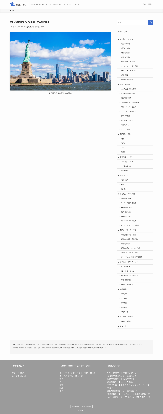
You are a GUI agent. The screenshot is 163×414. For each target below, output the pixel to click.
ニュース (123, 326)
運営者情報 (75, 406)
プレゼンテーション (128, 271)
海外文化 (124, 189)
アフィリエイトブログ (116, 385)
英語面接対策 (125, 244)
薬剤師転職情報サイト (116, 391)
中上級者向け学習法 (128, 93)
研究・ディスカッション (129, 275)
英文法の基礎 (125, 44)
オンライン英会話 (126, 317)
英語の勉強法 (125, 84)
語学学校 (124, 298)
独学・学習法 (125, 116)
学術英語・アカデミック (129, 262)
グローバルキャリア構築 (129, 253)
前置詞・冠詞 (125, 48)
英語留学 (123, 289)
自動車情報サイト (115, 379)
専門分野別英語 (126, 280)
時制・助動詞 (125, 57)
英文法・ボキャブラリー (129, 39)
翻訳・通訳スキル (127, 120)
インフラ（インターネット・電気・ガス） (78, 373)
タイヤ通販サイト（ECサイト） (121, 397)
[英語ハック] (19, 4)
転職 (61, 388)
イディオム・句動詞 (128, 62)
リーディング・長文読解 (129, 66)
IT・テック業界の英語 (128, 203)
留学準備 (124, 307)
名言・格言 (124, 180)
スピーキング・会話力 (128, 107)
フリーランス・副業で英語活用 (131, 257)
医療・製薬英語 (126, 207)
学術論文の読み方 (127, 284)
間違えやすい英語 (127, 79)
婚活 (61, 391)
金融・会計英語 (126, 216)
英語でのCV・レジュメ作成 (130, 248)
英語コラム (124, 175)
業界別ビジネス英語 (127, 194)
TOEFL (123, 148)
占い (61, 382)
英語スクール (125, 125)
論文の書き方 (125, 266)
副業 (61, 385)
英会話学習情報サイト (116, 376)
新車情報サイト (114, 382)
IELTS (123, 152)
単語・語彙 (124, 75)
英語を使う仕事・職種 (128, 235)
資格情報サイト (114, 394)
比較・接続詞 (125, 53)
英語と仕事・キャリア (128, 230)
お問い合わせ (86, 406)
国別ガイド (124, 312)
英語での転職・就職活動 (129, 239)
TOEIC (123, 143)
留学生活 (124, 303)
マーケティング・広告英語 (130, 225)
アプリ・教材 (125, 129)
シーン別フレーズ (127, 162)
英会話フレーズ (125, 157)
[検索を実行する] (150, 22)
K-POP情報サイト (115, 373)
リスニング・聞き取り (128, 111)
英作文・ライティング (128, 71)
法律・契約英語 (126, 212)
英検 (122, 139)
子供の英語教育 (126, 98)
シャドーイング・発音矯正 (130, 102)
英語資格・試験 (125, 134)
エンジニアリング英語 (128, 221)
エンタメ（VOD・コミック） (72, 376)
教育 (61, 379)
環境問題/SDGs (126, 198)
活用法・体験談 (126, 321)
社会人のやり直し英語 (128, 89)
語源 (122, 184)
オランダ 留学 (18, 373)
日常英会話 (124, 171)
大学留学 (124, 294)
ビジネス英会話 (126, 166)
